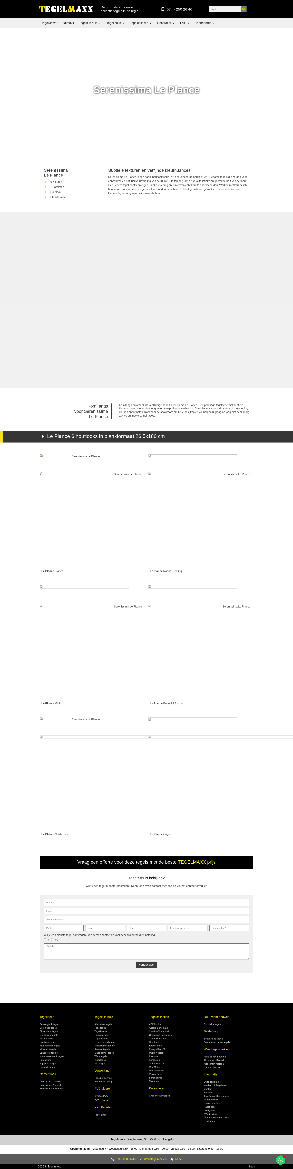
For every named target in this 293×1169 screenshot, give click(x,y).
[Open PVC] (188, 23)
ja (48, 939)
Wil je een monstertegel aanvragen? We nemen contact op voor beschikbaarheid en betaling (99, 935)
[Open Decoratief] (173, 23)
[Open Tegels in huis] (99, 23)
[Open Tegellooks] (123, 23)
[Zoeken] (244, 9)
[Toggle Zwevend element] (280, 1160)
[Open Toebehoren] (213, 23)
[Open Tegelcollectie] (150, 23)
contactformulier (196, 886)
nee (56, 939)
